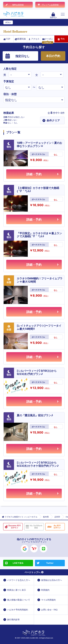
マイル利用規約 (48, 599)
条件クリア (51, 120)
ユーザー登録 (20, 22)
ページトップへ (32, 572)
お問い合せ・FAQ (49, 609)
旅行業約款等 (13, 619)
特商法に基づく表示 (16, 590)
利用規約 (45, 590)
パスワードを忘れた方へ (18, 580)
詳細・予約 (34, 174)
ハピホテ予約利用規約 (17, 609)
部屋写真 (22, 39)
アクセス (35, 39)
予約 (62, 39)
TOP (8, 39)
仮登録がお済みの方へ (51, 580)
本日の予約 (53, 56)
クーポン (49, 39)
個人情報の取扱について (18, 599)
